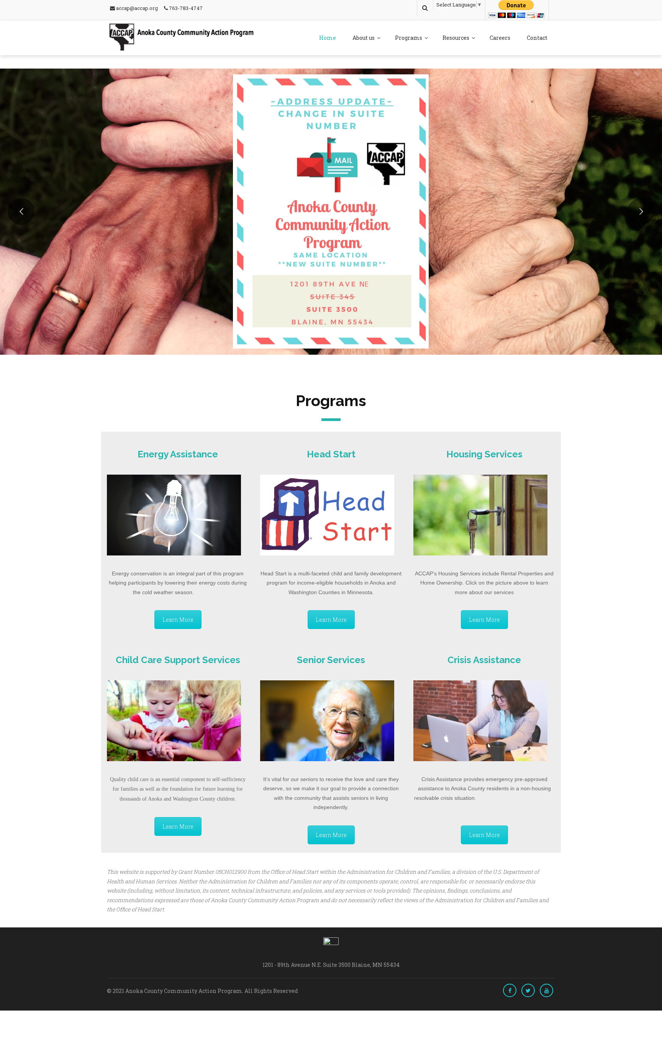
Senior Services (331, 659)
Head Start (331, 454)
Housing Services (484, 454)
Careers (500, 37)
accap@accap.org (136, 8)
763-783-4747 (185, 8)
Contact (537, 37)
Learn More (177, 619)
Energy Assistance (178, 454)
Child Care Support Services (178, 659)
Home (327, 37)
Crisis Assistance (484, 659)
